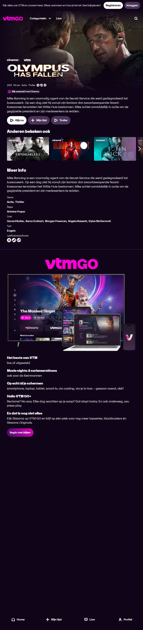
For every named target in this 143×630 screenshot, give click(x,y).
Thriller (19, 202)
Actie (10, 202)
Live (59, 18)
